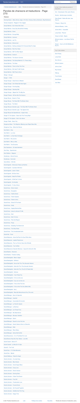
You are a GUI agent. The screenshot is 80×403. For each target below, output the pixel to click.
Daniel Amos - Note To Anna (11, 217)
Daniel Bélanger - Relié (9, 327)
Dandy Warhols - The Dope (10, 63)
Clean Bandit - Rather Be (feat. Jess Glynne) (64, 19)
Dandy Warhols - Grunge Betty (11, 34)
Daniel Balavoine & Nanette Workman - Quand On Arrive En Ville (20, 249)
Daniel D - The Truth (9, 347)
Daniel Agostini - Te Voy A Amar (12, 185)
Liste (20, 7)
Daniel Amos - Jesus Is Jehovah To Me (13, 211)
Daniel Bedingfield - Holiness (11, 272)
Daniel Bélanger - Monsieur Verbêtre (13, 315)
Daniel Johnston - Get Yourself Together (14, 388)
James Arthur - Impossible (61, 29)
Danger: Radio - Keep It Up (10, 121)
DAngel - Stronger (8, 75)
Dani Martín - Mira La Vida (10, 141)
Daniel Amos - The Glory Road (11, 228)
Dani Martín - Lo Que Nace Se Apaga (13, 136)
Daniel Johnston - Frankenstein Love (13, 382)
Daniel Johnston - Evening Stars (12, 373)
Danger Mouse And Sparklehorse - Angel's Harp (16, 112)
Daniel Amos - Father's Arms (11, 199)
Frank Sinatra (58, 76)
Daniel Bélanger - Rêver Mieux (11, 330)
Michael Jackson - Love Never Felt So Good (64, 40)
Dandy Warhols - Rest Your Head (12, 49)
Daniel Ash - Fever (8, 234)
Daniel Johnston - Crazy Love (11, 367)
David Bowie (58, 79)
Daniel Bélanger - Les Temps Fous (12, 309)
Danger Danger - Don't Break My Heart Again (15, 83)
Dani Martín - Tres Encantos (11, 144)
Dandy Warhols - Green (10, 31)
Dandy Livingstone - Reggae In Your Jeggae (15, 23)
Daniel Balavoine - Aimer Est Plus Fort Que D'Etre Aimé (17, 237)
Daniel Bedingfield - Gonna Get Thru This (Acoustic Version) (19, 263)
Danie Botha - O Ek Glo (9, 162)
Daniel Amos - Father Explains (11, 196)
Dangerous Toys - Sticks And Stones (13, 127)
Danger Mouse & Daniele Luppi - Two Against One (16, 109)
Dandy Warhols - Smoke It (10, 54)
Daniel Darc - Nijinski (9, 353)
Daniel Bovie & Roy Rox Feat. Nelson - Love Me (16, 338)
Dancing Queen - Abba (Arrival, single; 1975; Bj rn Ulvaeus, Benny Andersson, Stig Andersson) (27, 20)
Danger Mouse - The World (10, 104)
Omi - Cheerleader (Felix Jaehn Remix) (65, 12)
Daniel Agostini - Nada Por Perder (12, 176)
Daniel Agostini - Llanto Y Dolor (11, 170)
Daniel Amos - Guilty (9, 205)
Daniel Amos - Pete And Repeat (12, 220)
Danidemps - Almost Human (11, 156)
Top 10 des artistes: (60, 50)
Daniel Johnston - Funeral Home (12, 385)
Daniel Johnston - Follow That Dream (13, 376)
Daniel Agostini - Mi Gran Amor (11, 173)
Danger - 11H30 (8, 78)
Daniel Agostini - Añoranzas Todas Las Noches (15, 165)
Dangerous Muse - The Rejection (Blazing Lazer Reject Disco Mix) (20, 124)
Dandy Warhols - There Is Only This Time (14, 66)
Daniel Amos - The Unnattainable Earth (13, 231)
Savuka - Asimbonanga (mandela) (63, 15)
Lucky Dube (58, 57)
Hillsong (57, 73)
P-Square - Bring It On (60, 23)
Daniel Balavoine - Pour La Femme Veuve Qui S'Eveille (17, 243)
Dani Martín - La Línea (9, 133)
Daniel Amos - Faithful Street (11, 194)
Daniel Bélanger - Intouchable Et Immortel (14, 301)
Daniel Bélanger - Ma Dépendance (12, 312)
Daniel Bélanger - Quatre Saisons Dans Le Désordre (17, 324)
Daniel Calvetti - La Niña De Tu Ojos (13, 344)
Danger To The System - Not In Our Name (14, 118)
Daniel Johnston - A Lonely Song (12, 359)
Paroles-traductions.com (10, 2)
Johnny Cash (58, 66)
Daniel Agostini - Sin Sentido (11, 182)
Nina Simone (58, 60)
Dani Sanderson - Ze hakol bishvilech (13, 147)
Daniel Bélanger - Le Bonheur (11, 307)
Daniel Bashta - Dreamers (10, 252)
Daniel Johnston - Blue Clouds (11, 362)
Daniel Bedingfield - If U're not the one (13, 278)
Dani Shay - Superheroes (10, 150)
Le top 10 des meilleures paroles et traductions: (63, 7)
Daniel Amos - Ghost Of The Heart (12, 202)
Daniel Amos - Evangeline (10, 191)
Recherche (73, 2)
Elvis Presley (58, 53)
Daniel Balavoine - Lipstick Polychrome (13, 240)
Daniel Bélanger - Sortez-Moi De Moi (13, 333)
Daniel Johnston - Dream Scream (12, 370)
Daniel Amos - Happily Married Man (12, 208)
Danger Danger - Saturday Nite (11, 89)
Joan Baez (57, 82)
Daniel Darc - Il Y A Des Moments (12, 350)
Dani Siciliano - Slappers (10, 153)
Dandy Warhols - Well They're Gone (13, 72)
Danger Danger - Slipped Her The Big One (14, 92)
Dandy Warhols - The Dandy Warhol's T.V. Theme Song (17, 60)
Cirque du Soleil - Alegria (61, 36)
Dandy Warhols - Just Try (10, 40)
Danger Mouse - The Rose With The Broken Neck (16, 101)
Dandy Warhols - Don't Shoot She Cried (13, 25)
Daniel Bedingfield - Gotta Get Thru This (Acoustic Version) (18, 266)
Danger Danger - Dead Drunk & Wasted (14, 80)
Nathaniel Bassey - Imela (61, 26)
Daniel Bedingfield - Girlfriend (11, 260)
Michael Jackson (59, 63)
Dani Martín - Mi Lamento (10, 138)
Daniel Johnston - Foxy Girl (10, 379)
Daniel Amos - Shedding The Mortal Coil (14, 225)
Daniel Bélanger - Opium (10, 318)
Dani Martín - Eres (8, 130)
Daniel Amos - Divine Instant (11, 188)
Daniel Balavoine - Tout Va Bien (11, 246)
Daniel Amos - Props (9, 223)
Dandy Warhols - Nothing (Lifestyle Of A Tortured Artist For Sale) (20, 46)
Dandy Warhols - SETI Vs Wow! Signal (13, 51)
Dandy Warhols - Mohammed (11, 43)
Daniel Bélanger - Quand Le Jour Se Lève (14, 321)
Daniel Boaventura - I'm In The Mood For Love (15, 336)
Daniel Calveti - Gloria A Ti (10, 341)
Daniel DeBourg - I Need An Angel (12, 356)
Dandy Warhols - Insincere (10, 37)
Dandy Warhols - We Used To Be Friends (14, 69)
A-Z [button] (21, 2)
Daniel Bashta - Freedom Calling (12, 254)
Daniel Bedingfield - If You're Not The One (14, 283)
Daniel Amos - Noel (8, 214)
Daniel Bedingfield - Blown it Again (12, 257)
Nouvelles (50, 401)
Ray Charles (58, 69)
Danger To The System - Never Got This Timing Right (17, 115)
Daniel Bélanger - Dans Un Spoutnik (13, 295)
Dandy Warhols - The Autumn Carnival (13, 57)
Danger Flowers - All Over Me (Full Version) (14, 95)
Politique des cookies (37, 401)
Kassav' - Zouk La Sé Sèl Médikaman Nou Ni (64, 44)
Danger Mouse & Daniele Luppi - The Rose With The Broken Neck (20, 107)
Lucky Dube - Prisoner (60, 33)
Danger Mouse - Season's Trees (12, 98)
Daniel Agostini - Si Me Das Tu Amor (13, 179)
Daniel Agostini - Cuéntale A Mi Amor (13, 167)
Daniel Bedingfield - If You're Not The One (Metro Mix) (17, 286)
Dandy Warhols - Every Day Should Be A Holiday (16, 28)
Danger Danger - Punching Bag (11, 86)
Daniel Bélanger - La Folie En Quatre (13, 304)
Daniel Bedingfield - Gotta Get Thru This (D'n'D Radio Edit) (18, 269)
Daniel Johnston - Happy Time (11, 394)
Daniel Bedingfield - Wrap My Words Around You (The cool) (18, 292)
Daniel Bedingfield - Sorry (10, 289)
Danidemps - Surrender (10, 159)
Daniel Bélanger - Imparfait (10, 298)
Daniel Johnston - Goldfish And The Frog (14, 391)
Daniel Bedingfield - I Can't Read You (13, 275)
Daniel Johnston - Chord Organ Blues (13, 365)
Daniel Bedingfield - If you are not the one (14, 280)
